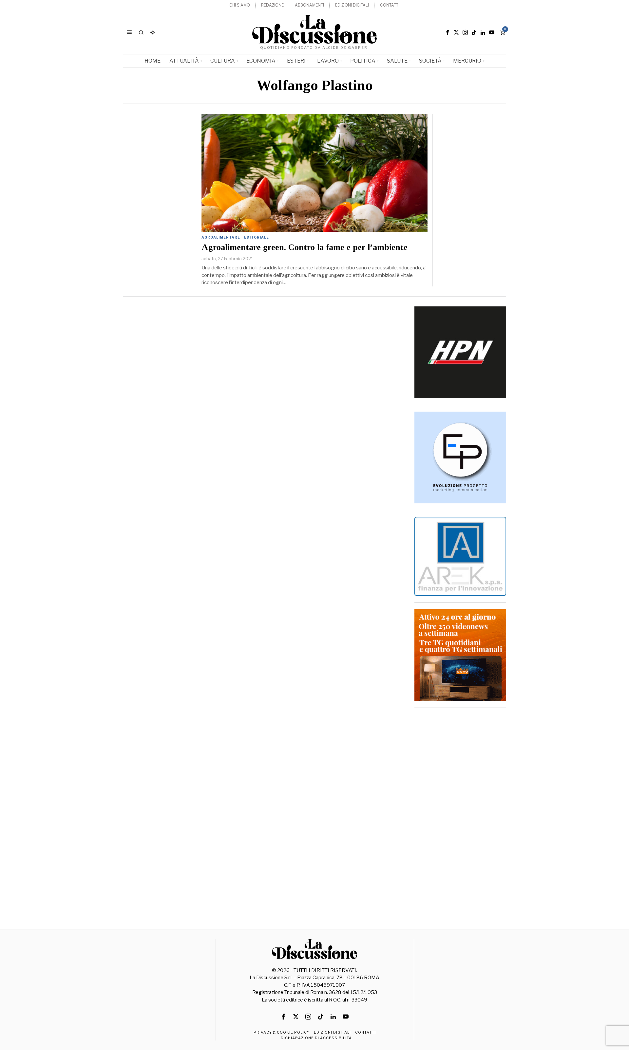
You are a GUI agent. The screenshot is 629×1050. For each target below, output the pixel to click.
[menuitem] (240, 5)
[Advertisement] (460, 812)
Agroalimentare (220, 237)
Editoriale (256, 237)
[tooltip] (447, 32)
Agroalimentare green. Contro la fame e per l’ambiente (304, 247)
